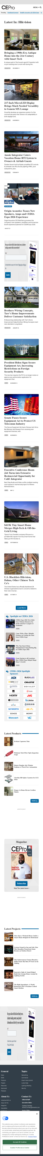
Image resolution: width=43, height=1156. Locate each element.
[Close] (37, 1114)
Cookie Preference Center (19, 1148)
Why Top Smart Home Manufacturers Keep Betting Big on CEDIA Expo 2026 (26, 648)
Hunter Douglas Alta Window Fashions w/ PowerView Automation (25, 766)
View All (35, 801)
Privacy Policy (32, 1136)
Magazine (3, 1105)
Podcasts (3, 1091)
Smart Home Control (27, 1080)
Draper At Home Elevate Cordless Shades (25, 791)
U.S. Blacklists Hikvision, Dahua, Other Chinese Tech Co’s (19, 580)
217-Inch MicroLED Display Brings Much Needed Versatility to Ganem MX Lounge (21, 106)
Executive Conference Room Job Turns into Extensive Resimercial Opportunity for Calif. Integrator (19, 474)
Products (3, 1080)
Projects (7, 68)
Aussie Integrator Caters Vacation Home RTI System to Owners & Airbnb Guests (20, 158)
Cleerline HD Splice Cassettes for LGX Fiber (26, 779)
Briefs (2, 1078)
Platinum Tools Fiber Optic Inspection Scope (26, 754)
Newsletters (4, 1108)
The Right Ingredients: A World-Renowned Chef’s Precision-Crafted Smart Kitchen (25, 986)
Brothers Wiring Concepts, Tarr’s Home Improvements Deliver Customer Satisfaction (20, 313)
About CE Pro (4, 1103)
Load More (21, 608)
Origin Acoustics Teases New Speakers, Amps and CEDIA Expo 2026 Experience (19, 214)
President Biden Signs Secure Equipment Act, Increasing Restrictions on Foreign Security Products (20, 367)
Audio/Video (25, 1083)
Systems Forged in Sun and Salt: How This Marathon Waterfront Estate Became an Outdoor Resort (26, 949)
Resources (4, 1085)
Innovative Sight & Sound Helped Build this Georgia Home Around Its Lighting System (25, 974)
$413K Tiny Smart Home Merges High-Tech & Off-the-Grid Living (20, 528)
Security (24, 1088)
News (6, 383)
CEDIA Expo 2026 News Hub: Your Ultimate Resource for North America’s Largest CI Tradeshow (25, 622)
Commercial (25, 1078)
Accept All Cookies (20, 1142)
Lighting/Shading (26, 1085)
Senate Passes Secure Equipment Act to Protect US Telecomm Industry (19, 421)
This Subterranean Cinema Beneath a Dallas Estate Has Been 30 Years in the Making (26, 961)
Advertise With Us (6, 1100)
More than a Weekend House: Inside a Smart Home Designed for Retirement (26, 937)
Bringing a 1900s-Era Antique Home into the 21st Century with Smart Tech (20, 56)
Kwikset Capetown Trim (22, 741)
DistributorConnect (13, 12)
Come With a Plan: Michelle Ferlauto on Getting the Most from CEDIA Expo (25, 635)
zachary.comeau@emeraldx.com (31, 1107)
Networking (25, 1075)
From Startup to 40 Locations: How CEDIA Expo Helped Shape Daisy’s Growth (26, 660)
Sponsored (4, 1088)
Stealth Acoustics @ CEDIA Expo (29, 12)
